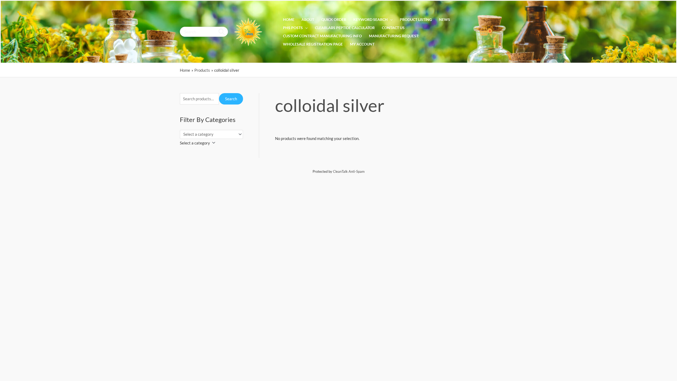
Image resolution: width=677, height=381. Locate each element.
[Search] (222, 32)
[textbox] (195, 142)
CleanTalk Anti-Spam (349, 171)
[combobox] (199, 142)
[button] (390, 19)
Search (231, 98)
